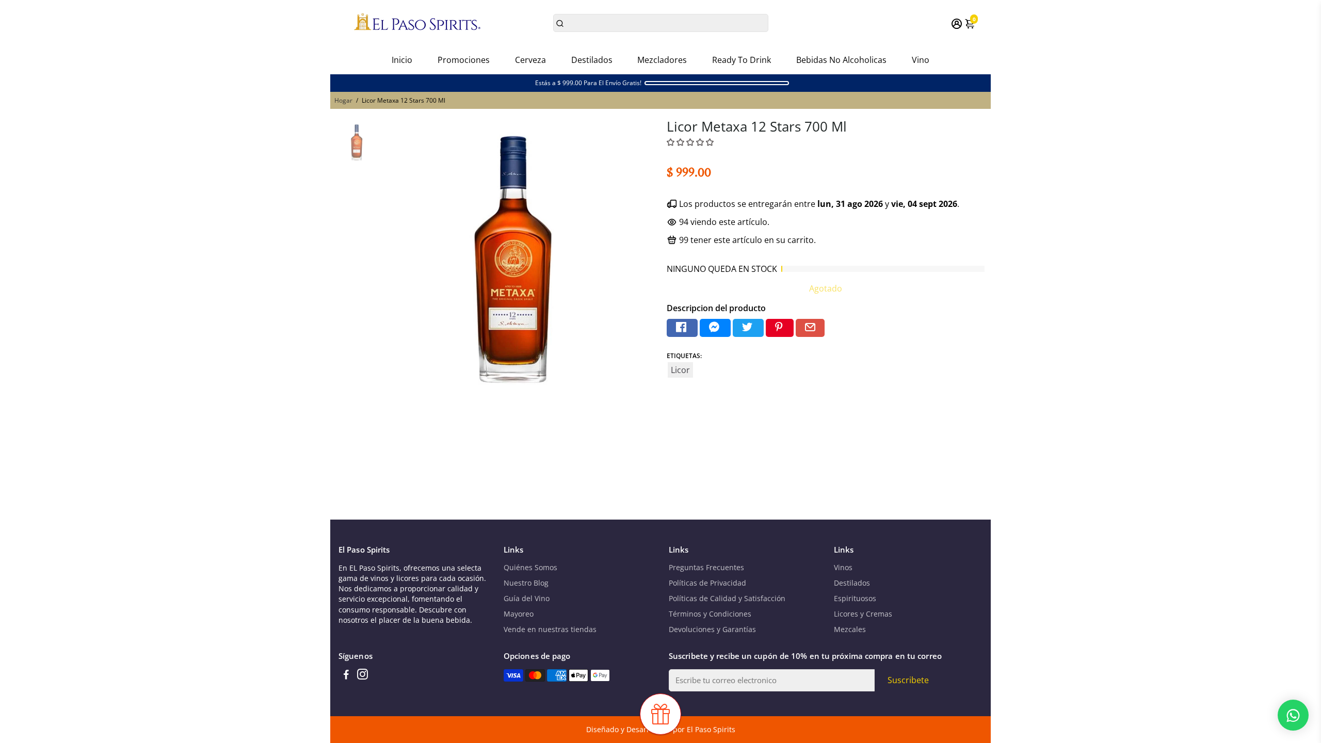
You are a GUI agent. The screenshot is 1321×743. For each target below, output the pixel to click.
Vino (920, 60)
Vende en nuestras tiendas (550, 629)
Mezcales (850, 629)
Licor (680, 370)
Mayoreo (519, 614)
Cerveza (530, 60)
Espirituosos (855, 598)
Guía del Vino (527, 598)
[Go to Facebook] (682, 328)
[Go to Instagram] (362, 675)
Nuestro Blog (526, 583)
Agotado (825, 288)
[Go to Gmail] (810, 328)
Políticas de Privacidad (707, 583)
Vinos (843, 567)
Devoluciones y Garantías (712, 629)
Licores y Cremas (863, 614)
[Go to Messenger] (715, 328)
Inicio (402, 60)
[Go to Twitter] (748, 328)
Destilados (592, 60)
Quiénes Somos (530, 567)
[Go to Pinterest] (780, 328)
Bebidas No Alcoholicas (841, 60)
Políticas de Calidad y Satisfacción (727, 598)
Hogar (343, 100)
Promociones (464, 60)
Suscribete (908, 680)
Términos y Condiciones (710, 614)
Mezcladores (662, 60)
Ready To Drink (741, 60)
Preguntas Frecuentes (706, 567)
